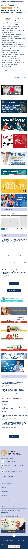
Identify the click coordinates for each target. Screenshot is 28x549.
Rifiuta (10, 7)
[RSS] (9, 546)
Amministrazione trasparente (9, 480)
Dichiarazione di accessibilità (9, 506)
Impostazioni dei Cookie (6, 544)
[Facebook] (12, 546)
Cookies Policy (5, 499)
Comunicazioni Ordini (7, 483)
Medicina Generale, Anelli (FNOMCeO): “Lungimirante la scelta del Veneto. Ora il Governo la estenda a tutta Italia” (14, 415)
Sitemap (4, 503)
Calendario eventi (13, 290)
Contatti (4, 487)
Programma (5, 70)
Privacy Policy (5, 491)
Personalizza (16, 7)
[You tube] (18, 546)
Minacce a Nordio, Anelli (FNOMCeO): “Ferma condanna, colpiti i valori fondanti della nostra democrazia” (13, 400)
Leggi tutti (13, 436)
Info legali (4, 495)
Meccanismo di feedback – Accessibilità (11, 510)
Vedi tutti (13, 283)
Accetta (4, 7)
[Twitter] (15, 546)
